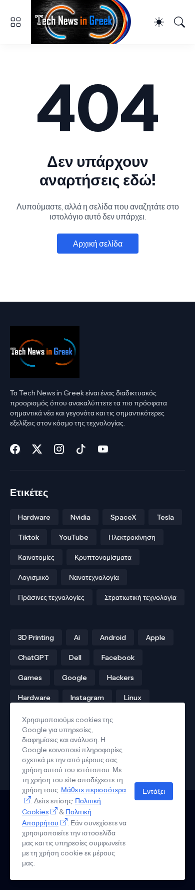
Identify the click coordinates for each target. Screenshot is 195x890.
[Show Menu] (15, 22)
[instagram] (59, 449)
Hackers (120, 677)
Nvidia (80, 517)
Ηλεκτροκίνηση (132, 537)
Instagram (87, 697)
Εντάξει (153, 791)
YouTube (73, 537)
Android (113, 637)
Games (30, 677)
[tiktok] (81, 449)
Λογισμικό (33, 577)
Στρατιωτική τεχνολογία (140, 597)
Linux (133, 697)
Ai (77, 637)
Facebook (118, 657)
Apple (156, 637)
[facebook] (15, 449)
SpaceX (123, 517)
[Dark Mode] (159, 22)
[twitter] (37, 449)
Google (74, 677)
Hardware (34, 517)
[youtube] (103, 449)
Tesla (165, 517)
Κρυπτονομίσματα (103, 557)
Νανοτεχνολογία (94, 577)
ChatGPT (33, 657)
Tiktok (28, 537)
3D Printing (36, 637)
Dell (75, 657)
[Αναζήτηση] (179, 22)
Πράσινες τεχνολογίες (51, 597)
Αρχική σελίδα (97, 244)
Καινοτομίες (36, 557)
